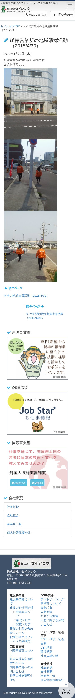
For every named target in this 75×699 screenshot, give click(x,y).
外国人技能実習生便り (21, 677)
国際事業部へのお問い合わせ (21, 669)
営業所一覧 (14, 524)
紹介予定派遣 (49, 616)
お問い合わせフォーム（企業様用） (21, 639)
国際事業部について (21, 652)
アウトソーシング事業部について (52, 601)
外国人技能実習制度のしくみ (21, 661)
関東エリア (23, 624)
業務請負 (46, 607)
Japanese (20, 482)
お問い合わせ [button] (64, 14)
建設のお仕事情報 (21, 607)
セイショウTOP (10, 26)
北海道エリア (23, 614)
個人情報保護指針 (18, 532)
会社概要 (13, 515)
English (38, 482)
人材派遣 (46, 611)
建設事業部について (21, 601)
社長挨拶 (13, 507)
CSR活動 (46, 647)
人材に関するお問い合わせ (52, 622)
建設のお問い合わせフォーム (21, 630)
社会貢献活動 (49, 656)
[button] (36, 14)
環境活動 (46, 651)
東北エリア (23, 620)
